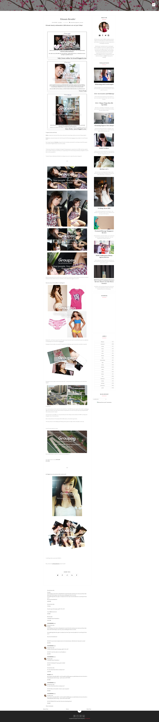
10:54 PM (49, 601)
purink (102, 387)
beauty (102, 364)
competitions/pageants (74, 22)
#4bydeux (102, 341)
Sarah (47, 138)
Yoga (102, 362)
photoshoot (102, 385)
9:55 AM (48, 690)
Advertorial (102, 344)
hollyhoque (102, 378)
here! (105, 55)
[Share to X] (57, 575)
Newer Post (45, 709)
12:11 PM (49, 620)
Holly (47, 135)
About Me (101, 405)
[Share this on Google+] (62, 575)
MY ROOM (58, 459)
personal (81, 22)
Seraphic (49, 674)
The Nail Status (102, 360)
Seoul (102, 357)
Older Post (89, 709)
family (103, 371)
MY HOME (48, 461)
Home (67, 709)
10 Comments (65, 22)
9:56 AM (48, 703)
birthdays (102, 367)
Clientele (107, 405)
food (102, 376)
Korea (103, 353)
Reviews (102, 355)
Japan (102, 351)
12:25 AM (49, 671)
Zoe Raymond (87, 718)
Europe (102, 346)
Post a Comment (49, 706)
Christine (56, 142)
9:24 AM (48, 613)
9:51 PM (48, 642)
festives (102, 374)
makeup (102, 380)
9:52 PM (48, 654)
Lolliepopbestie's (56, 563)
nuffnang (102, 383)
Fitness (102, 348)
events (102, 369)
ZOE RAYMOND (50, 623)
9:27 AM (48, 679)
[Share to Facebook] (76, 575)
